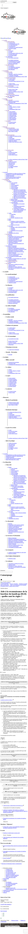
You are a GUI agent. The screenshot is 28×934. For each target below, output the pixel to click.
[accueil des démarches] (1, 580)
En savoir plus (16, 926)
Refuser (11, 926)
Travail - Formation (14, 583)
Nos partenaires (9, 885)
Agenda (4, 879)
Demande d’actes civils (10, 887)
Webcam (5, 892)
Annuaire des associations (8, 890)
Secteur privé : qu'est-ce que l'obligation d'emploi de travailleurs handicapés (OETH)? (13, 827)
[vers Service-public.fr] (5, 582)
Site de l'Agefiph (6, 858)
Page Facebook (4, 911)
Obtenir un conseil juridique (11, 876)
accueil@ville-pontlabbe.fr (6, 904)
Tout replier (3, 617)
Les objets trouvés (9, 871)
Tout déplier (9, 617)
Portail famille (6, 878)
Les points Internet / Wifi (11, 872)
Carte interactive (6, 891)
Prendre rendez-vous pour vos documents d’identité (16, 889)
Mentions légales (14, 920)
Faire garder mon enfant (11, 877)
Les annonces (8, 882)
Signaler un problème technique (12, 875)
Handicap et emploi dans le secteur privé (11, 832)
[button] (14, 622)
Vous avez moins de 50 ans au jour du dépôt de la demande (16, 792)
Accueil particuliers (5, 583)
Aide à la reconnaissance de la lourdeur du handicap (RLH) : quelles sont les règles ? (13, 585)
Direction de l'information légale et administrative (12, 863)
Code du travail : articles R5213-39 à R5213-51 (13, 805)
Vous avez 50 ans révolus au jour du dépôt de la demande (16, 785)
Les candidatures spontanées (11, 883)
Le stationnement (9, 870)
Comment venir (9, 869)
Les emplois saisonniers (10, 884)
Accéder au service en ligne (7, 699)
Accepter (7, 926)
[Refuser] (20, 926)
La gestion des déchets (10, 873)
